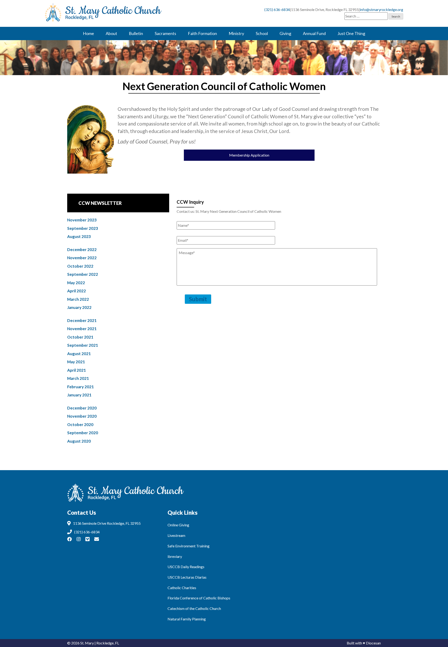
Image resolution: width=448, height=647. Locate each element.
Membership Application (249, 155)
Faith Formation (202, 33)
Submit (198, 299)
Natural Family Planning (187, 619)
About (111, 33)
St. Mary (87, 643)
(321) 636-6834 (277, 9)
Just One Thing (351, 33)
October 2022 (80, 266)
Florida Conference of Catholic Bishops (199, 598)
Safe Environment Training (189, 546)
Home (88, 33)
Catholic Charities (182, 587)
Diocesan (373, 643)
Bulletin (136, 33)
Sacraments (165, 33)
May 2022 (76, 282)
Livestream (176, 535)
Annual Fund (314, 33)
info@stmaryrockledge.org (381, 9)
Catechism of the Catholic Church (194, 608)
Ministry (236, 33)
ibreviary (175, 556)
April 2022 (76, 290)
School (262, 33)
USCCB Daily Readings (186, 566)
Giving (285, 33)
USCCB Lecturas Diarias (187, 577)
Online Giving (178, 525)
